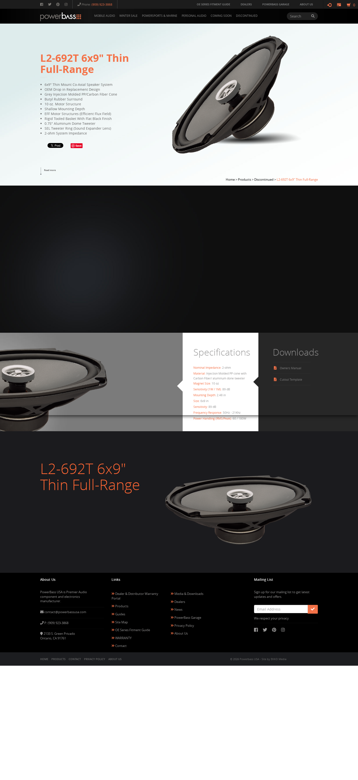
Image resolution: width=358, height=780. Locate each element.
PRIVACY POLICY (94, 659)
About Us (181, 633)
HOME (44, 659)
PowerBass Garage (187, 617)
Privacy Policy (184, 625)
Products (121, 606)
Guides (119, 614)
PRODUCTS (58, 659)
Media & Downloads (188, 594)
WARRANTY (123, 638)
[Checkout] (339, 5)
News (178, 609)
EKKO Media (278, 659)
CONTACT (75, 659)
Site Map (121, 622)
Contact (120, 646)
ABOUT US (115, 659)
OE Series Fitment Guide (132, 630)
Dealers (179, 602)
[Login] (329, 5)
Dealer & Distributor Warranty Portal (135, 596)
